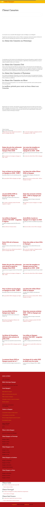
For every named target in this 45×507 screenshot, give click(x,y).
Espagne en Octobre (6, 462)
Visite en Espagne (20, 504)
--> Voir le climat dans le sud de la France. (10, 500)
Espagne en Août (5, 454)
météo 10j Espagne (6, 379)
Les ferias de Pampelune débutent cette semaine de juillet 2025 (10, 337)
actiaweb (31, 504)
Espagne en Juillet (6, 452)
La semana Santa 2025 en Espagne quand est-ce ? (10, 360)
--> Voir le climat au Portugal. (8, 493)
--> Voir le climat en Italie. (7, 487)
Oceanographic (5, 406)
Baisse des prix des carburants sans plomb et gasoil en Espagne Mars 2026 (12, 149)
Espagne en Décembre (6, 473)
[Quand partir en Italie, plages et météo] (22, 485)
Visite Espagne (9, 1)
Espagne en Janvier (6, 475)
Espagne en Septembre (6, 460)
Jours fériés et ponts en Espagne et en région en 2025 (32, 219)
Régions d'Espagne (6, 423)
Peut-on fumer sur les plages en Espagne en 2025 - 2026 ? (11, 172)
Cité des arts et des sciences (8, 404)
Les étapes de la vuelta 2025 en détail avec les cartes (32, 360)
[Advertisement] (22, 26)
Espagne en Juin (5, 450)
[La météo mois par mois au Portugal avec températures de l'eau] (22, 491)
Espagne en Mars (5, 439)
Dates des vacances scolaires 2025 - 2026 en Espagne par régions (32, 195)
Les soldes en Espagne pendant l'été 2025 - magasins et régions (12, 219)
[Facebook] (42, 15)
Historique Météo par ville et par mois (10, 385)
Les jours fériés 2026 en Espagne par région (9, 194)
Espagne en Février (6, 477)
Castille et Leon (5, 424)
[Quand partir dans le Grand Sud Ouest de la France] (22, 498)
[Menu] (2, 1)
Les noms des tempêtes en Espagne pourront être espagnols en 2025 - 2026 (31, 149)
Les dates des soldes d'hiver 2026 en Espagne (31, 172)
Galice (3, 426)
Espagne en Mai (5, 443)
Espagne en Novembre (6, 465)
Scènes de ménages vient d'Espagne (9, 433)
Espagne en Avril (5, 441)
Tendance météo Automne (7, 467)
